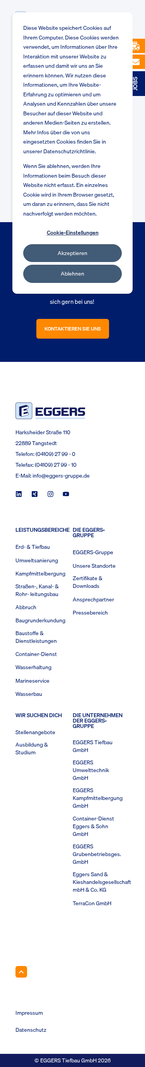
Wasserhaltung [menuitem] (33, 667)
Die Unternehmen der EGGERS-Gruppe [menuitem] (98, 721)
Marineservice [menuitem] (32, 681)
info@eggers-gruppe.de (61, 475)
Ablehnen (72, 273)
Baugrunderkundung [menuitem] (40, 620)
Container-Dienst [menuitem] (36, 654)
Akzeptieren (72, 253)
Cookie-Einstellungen (73, 232)
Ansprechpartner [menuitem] (93, 599)
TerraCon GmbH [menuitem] (92, 903)
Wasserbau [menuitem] (28, 694)
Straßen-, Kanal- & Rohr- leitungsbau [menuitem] (37, 590)
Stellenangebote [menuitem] (35, 732)
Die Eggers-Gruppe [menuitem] (89, 533)
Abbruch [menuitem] (25, 607)
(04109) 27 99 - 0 (55, 454)
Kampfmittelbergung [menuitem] (40, 573)
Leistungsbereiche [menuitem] (42, 530)
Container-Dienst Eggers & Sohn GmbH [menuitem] (93, 826)
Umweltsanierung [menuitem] (36, 560)
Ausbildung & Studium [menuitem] (31, 748)
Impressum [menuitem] (29, 1013)
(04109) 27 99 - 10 (56, 465)
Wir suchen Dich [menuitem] (38, 715)
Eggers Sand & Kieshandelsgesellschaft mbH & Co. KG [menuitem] (102, 882)
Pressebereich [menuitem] (90, 613)
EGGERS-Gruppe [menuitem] (93, 552)
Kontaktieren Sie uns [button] (72, 328)
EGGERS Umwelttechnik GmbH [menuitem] (91, 770)
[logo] (50, 410)
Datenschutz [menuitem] (30, 1030)
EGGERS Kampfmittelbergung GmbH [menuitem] (98, 798)
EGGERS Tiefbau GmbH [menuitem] (93, 746)
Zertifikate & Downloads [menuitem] (87, 582)
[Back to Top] (21, 972)
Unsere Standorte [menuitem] (94, 566)
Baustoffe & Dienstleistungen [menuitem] (36, 637)
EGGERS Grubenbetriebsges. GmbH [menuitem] (97, 854)
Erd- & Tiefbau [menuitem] (32, 547)
